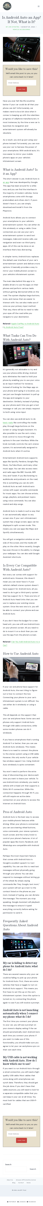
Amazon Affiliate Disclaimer (26, 1180)
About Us (10, 1180)
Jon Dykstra (13, 27)
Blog (13, 1182)
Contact (21, 1182)
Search (8, 1164)
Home (29, 1182)
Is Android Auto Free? (14, 327)
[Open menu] (38, 6)
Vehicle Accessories (21, 29)
